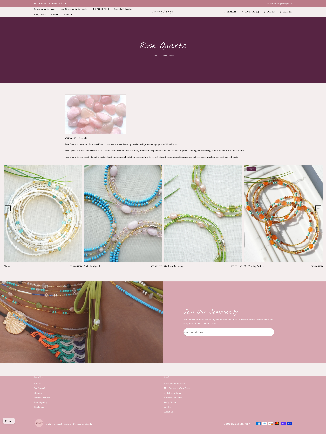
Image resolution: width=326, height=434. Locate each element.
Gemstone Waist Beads (175, 383)
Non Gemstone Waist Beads (177, 388)
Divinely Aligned (92, 266)
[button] (230, 12)
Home (154, 55)
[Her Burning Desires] (283, 213)
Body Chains (170, 402)
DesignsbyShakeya (63, 424)
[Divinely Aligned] (123, 213)
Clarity (7, 266)
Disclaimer (39, 407)
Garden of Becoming (174, 266)
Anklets (167, 407)
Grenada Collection (173, 397)
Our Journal (39, 388)
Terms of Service (42, 397)
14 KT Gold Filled (172, 393)
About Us (38, 383)
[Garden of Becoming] (203, 213)
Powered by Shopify (82, 424)
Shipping (38, 393)
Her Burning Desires (253, 266)
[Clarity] (43, 213)
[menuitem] (44, 9)
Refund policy (40, 402)
